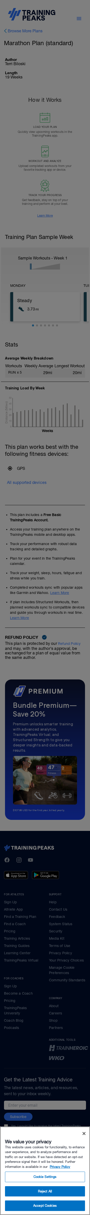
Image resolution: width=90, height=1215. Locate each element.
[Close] (84, 1133)
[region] (45, 1170)
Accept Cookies (45, 1205)
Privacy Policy (60, 1167)
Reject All (45, 1191)
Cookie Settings (45, 1177)
